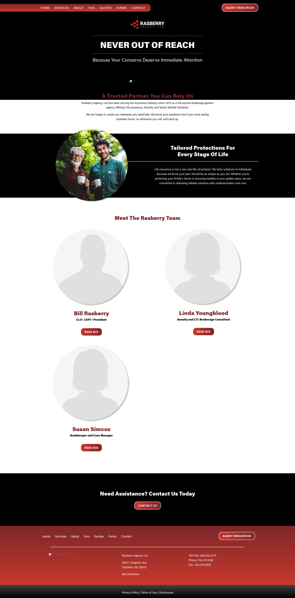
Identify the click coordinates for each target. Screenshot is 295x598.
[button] (240, 8)
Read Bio (91, 332)
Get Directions (130, 574)
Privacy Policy (131, 592)
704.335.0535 (203, 565)
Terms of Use (149, 592)
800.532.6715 (208, 555)
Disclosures (166, 592)
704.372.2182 (205, 560)
